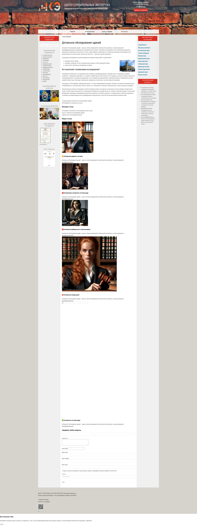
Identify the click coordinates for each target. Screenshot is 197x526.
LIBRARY (44, 81)
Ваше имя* (65, 452)
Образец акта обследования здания (72, 115)
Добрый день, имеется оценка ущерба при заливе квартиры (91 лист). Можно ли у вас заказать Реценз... (148, 120)
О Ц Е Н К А (45, 62)
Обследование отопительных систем (72, 103)
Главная (72, 31)
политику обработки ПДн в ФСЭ (108, 471)
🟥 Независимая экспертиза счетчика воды (75, 193)
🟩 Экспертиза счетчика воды (71, 420)
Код (66, 438)
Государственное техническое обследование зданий (76, 101)
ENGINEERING (46, 59)
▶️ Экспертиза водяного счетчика (72, 156)
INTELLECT (45, 76)
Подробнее (88, 520)
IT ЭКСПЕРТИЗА (46, 71)
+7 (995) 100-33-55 (141, 4)
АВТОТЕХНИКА (46, 78)
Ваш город (65, 464)
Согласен (2, 524)
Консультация (90, 31)
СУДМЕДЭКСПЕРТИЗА (48, 67)
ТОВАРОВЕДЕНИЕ (47, 74)
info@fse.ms (140, 7)
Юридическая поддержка (49, 38)
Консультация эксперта (147, 81)
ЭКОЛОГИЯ (45, 72)
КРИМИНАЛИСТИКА (47, 64)
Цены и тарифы (107, 31)
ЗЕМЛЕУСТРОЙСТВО (47, 57)
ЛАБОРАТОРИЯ (46, 79)
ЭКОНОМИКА (46, 60)
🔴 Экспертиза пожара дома (70, 295)
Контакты (124, 31)
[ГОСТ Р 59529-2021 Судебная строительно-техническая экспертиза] (49, 166)
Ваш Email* (65, 448)
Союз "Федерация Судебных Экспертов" (65, 495)
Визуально (64, 438)
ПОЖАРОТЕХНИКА (47, 65)
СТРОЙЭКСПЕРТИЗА (47, 55)
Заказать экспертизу (140, 10)
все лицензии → (44, 144)
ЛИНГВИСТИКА (46, 69)
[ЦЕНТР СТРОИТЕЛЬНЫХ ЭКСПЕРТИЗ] (49, 10)
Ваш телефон (65, 458)
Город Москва (142, 45)
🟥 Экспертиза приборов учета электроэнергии (76, 229)
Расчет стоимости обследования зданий (73, 113)
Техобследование (66, 36)
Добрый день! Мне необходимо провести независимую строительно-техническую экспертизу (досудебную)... (148, 112)
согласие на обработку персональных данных (79, 471)
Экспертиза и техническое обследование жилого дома (77, 110)
